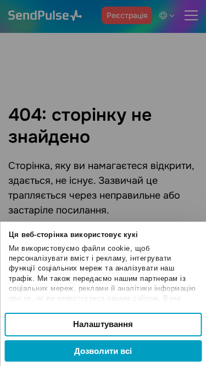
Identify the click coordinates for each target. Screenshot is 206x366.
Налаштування (103, 324)
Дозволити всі (103, 351)
